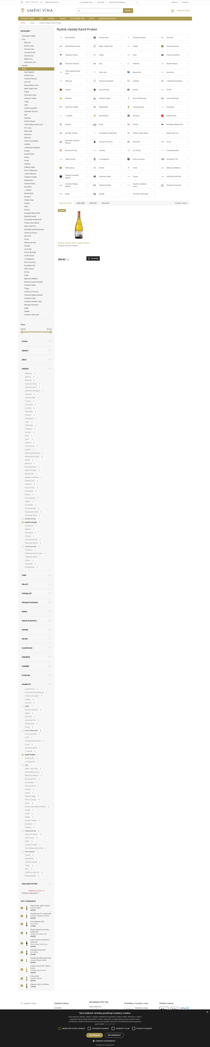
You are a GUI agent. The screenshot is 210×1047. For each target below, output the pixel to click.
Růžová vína (29, 46)
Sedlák (26, 311)
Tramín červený (32, 546)
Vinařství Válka (30, 285)
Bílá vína (27, 43)
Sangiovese (31, 526)
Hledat (128, 11)
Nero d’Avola (31, 488)
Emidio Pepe (29, 200)
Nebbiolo (30, 484)
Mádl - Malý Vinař (30, 89)
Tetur (28, 869)
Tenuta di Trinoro (30, 233)
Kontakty (57, 1008)
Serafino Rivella (30, 216)
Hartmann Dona (30, 95)
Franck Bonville (30, 252)
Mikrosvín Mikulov (31, 279)
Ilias (25, 115)
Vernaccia (30, 564)
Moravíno (28, 134)
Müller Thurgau (32, 470)
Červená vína (29, 49)
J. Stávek (27, 190)
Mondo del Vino (30, 243)
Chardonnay (31, 446)
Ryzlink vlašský (32, 522)
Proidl (26, 161)
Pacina (27, 210)
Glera (28, 436)
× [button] (207, 1012)
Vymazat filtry (35, 891)
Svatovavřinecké (33, 540)
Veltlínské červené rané (35, 553)
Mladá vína (28, 59)
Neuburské (30, 491)
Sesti (26, 206)
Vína (23, 39)
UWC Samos (29, 269)
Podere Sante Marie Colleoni (37, 807)
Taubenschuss (29, 184)
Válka (28, 841)
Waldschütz (28, 180)
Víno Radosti (29, 72)
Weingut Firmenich (31, 305)
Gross (26, 239)
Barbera (29, 377)
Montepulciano (32, 467)
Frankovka (30, 425)
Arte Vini (27, 82)
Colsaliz (27, 246)
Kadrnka (27, 118)
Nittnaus (27, 138)
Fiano (28, 422)
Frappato (30, 429)
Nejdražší (93, 203)
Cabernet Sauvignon (34, 391)
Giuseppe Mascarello (32, 213)
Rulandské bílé (32, 508)
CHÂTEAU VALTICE (31, 292)
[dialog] (105, 1028)
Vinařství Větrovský (31, 315)
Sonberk (27, 164)
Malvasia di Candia (34, 456)
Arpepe (27, 203)
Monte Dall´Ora (30, 226)
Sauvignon (30, 533)
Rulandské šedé (32, 515)
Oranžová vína (29, 52)
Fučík (26, 275)
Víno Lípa (27, 128)
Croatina (30, 408)
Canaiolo (30, 394)
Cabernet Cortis (32, 384)
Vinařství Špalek (32, 862)
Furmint (29, 432)
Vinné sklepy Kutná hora (33, 124)
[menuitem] (27, 19)
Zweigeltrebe (31, 567)
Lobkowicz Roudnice (32, 147)
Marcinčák (28, 131)
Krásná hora (29, 75)
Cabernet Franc (32, 387)
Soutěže (100, 2)
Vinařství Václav (30, 98)
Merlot (29, 460)
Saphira (29, 529)
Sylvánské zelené (33, 543)
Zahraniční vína (30, 62)
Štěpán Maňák (32, 876)
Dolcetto (30, 415)
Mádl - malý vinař (33, 769)
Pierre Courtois (30, 262)
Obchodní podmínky (117, 2)
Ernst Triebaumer (30, 170)
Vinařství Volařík (30, 177)
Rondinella (30, 505)
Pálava (29, 494)
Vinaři (24, 69)
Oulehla (27, 144)
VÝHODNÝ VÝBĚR (28, 36)
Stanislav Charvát (31, 111)
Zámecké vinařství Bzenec (34, 229)
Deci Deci (27, 236)
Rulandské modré (33, 512)
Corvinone (30, 405)
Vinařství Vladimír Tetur (33, 301)
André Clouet (29, 256)
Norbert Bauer (29, 121)
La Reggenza (29, 259)
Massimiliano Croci (31, 85)
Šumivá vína (28, 56)
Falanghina (31, 418)
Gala (26, 105)
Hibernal (30, 443)
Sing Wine (28, 187)
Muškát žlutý (31, 481)
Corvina (29, 401)
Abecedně (105, 203)
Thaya (26, 288)
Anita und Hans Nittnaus (36, 692)
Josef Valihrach (30, 174)
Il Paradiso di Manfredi (32, 220)
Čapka (26, 92)
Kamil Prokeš (29, 154)
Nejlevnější (80, 203)
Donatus (27, 197)
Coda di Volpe (32, 398)
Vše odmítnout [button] (114, 1035)
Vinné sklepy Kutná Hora (36, 848)
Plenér (26, 157)
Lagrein (29, 449)
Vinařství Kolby (30, 298)
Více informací (110, 1024)
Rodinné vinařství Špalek (33, 282)
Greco (29, 439)
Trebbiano (30, 550)
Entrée (26, 272)
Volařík (29, 855)
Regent (29, 501)
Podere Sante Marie (31, 223)
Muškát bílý (31, 474)
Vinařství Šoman (30, 79)
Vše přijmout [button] (94, 1035)
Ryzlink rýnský (32, 519)
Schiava (29, 536)
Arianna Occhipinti (31, 141)
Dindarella (30, 411)
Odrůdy (24, 66)
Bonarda (30, 380)
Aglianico (30, 373)
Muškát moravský (33, 477)
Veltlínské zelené (33, 557)
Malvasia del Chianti (34, 453)
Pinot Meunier (32, 498)
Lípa (28, 765)
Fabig (26, 102)
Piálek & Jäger (29, 167)
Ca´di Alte (28, 249)
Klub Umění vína (86, 2)
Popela (27, 151)
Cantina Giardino (30, 108)
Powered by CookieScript (105, 1045)
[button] (105, 1040)
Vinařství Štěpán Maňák (33, 295)
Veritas (29, 560)
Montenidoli (28, 193)
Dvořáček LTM (29, 266)
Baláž (26, 308)
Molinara (30, 463)
